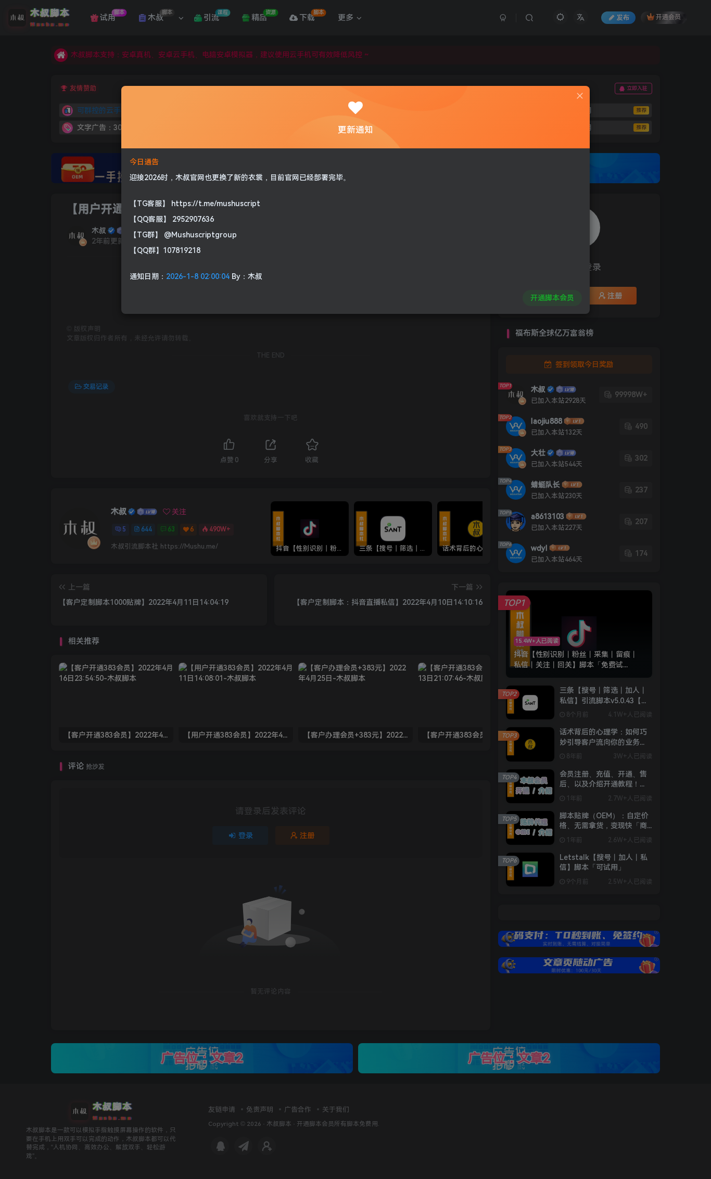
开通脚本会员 (552, 298)
